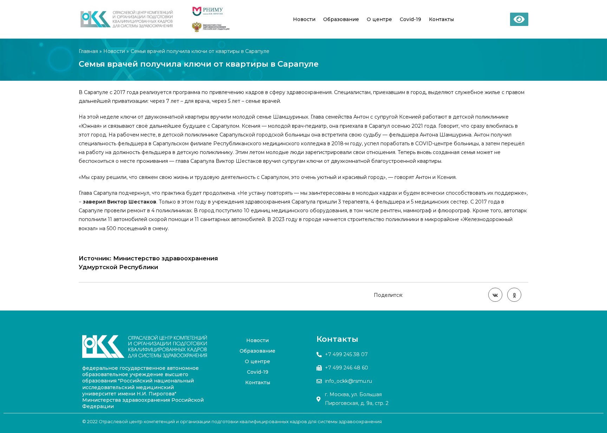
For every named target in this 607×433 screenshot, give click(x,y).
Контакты (441, 19)
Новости (304, 19)
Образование (341, 19)
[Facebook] (306, 344)
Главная (88, 51)
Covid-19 (410, 19)
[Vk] (306, 361)
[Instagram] (306, 379)
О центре (379, 19)
